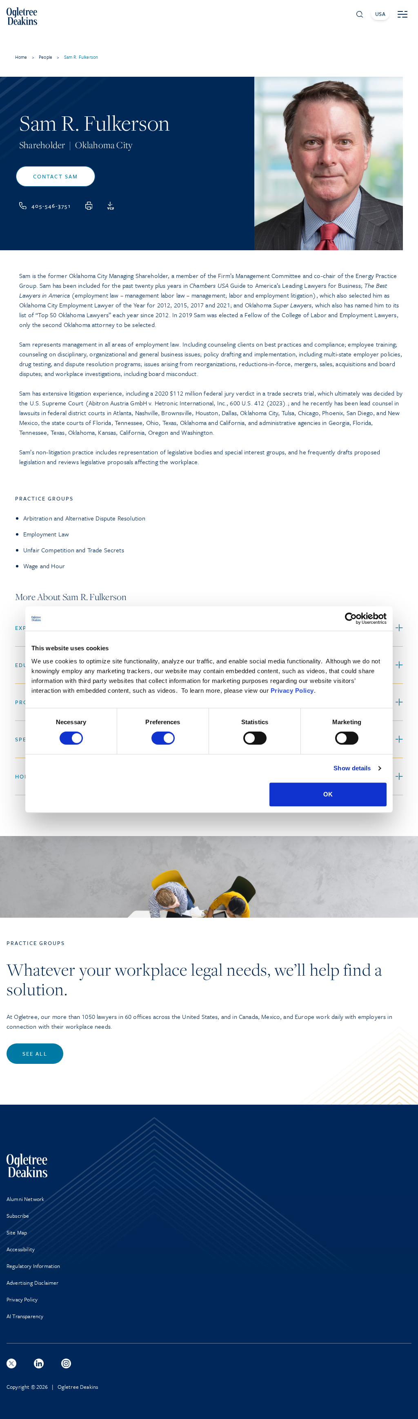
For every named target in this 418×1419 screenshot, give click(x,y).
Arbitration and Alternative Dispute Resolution (84, 518)
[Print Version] (89, 206)
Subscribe (18, 1216)
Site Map (17, 1232)
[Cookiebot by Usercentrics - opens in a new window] (351, 618)
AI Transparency (25, 1316)
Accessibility (21, 1249)
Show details (352, 768)
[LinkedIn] (39, 1363)
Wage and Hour (44, 565)
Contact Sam (55, 176)
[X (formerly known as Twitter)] (11, 1363)
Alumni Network (25, 1199)
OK (328, 794)
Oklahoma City (103, 144)
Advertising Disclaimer (33, 1283)
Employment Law (46, 533)
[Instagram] (66, 1363)
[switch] (163, 738)
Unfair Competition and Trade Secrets (73, 549)
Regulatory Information (33, 1266)
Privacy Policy (292, 690)
